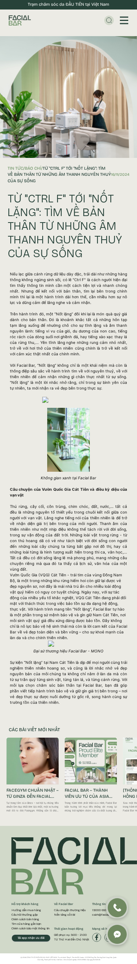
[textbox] (68, 488)
